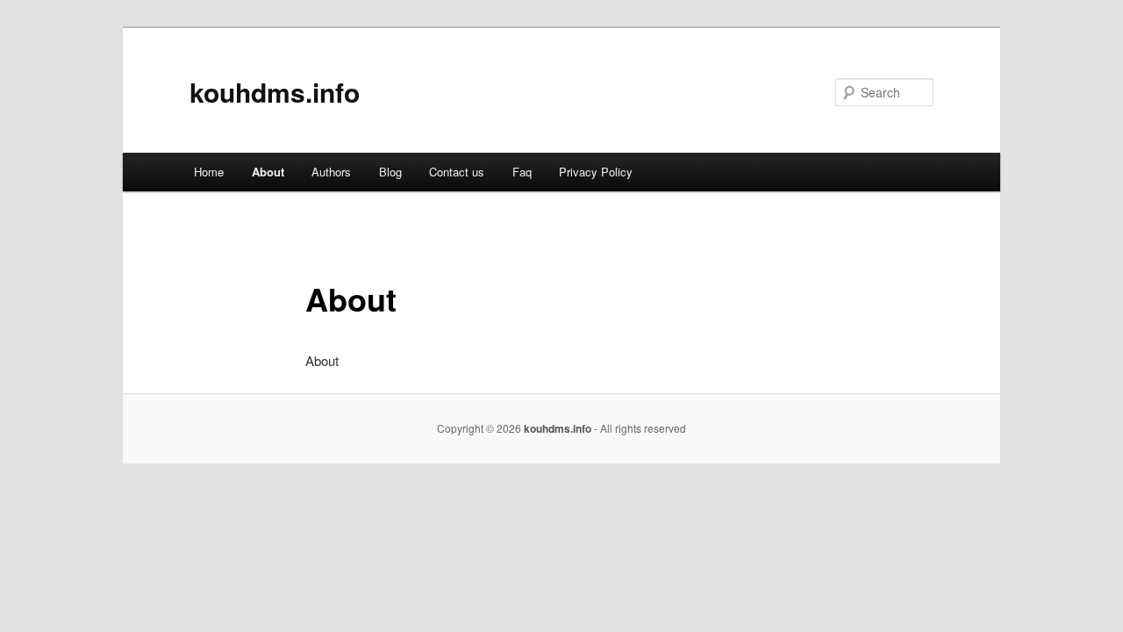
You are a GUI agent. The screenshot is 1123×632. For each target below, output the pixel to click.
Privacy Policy (596, 171)
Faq (522, 171)
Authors (331, 171)
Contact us (456, 171)
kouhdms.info (275, 92)
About (268, 171)
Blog (390, 171)
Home (209, 171)
